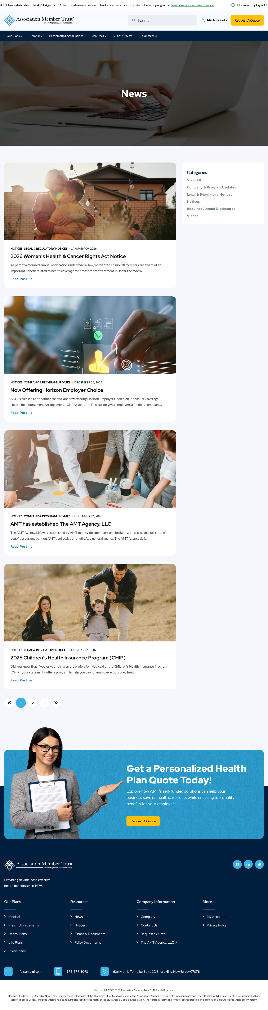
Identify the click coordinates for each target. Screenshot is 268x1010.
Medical (14, 917)
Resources (97, 35)
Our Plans (13, 35)
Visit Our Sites (123, 35)
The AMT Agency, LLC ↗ (159, 942)
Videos (192, 216)
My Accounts (216, 917)
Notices (193, 201)
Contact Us (149, 35)
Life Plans (15, 942)
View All (194, 180)
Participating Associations (66, 35)
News (79, 917)
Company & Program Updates (211, 187)
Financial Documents (90, 934)
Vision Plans (17, 951)
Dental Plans (17, 934)
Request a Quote (153, 934)
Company (36, 35)
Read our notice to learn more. (192, 5)
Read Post (18, 279)
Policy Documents (88, 942)
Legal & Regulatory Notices (209, 194)
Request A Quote (247, 20)
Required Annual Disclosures (211, 208)
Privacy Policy (217, 925)
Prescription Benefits (23, 925)
